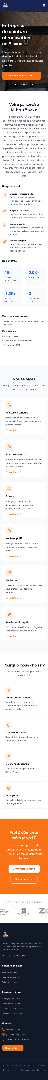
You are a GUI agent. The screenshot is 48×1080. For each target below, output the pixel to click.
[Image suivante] (32, 84)
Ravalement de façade (12, 1013)
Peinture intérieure (10, 972)
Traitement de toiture (11, 1003)
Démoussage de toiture (12, 1008)
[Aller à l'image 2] (24, 84)
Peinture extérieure (10, 977)
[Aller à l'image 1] (21, 84)
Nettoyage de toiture (11, 999)
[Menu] (44, 5)
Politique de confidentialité (33, 1070)
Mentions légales (10, 1070)
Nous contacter (24, 879)
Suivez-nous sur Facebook (18, 1039)
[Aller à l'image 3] (26, 84)
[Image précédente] (15, 84)
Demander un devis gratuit (21, 75)
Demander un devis (24, 868)
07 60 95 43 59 (13, 1029)
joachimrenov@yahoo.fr (16, 1034)
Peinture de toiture (10, 982)
